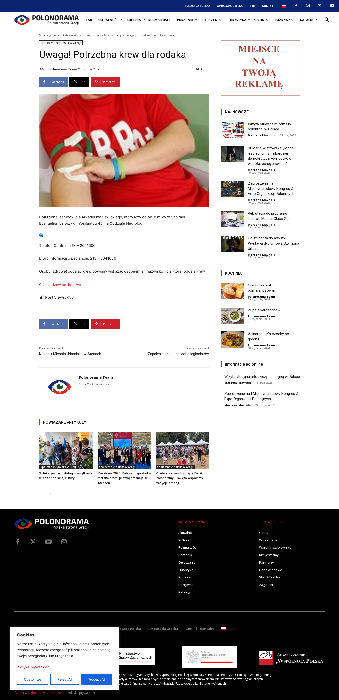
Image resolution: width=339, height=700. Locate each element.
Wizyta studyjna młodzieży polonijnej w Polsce (262, 376)
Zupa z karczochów (264, 310)
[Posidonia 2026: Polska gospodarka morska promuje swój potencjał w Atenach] (124, 450)
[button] (327, 20)
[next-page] (50, 494)
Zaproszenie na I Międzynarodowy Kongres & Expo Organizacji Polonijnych (271, 188)
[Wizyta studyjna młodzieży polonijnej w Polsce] (232, 130)
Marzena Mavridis (261, 135)
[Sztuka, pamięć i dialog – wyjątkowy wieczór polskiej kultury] (66, 450)
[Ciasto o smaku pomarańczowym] (232, 291)
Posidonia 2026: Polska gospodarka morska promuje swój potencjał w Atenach (124, 478)
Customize (32, 679)
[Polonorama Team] (42, 69)
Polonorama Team (63, 69)
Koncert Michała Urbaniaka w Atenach (70, 354)
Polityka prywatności (33, 667)
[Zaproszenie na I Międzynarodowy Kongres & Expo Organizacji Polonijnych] (232, 189)
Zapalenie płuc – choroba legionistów (178, 354)
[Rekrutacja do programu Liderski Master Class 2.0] (232, 219)
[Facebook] (296, 6)
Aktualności (71, 35)
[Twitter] (33, 542)
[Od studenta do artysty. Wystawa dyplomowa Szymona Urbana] (232, 244)
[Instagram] (308, 6)
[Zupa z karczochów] (232, 316)
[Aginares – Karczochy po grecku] (232, 339)
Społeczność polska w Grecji (102, 35)
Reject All (64, 679)
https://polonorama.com (95, 384)
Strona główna (49, 35)
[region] (64, 658)
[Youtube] (332, 6)
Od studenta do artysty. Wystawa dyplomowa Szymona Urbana (273, 243)
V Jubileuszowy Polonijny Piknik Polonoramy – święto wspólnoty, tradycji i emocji (179, 478)
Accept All (97, 679)
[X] (320, 6)
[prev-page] (42, 494)
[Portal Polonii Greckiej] (46, 19)
